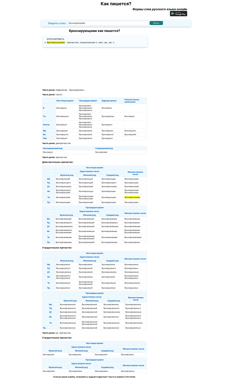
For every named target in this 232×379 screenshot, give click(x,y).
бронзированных (133, 308)
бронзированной (89, 308)
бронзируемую (86, 277)
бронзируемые (131, 264)
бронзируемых (131, 268)
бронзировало (85, 110)
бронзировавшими (133, 237)
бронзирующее (109, 179)
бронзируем (62, 130)
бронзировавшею (87, 236)
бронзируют (61, 138)
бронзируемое (108, 264)
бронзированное (111, 304)
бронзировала (85, 108)
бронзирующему (63, 186)
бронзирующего (63, 182)
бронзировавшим (132, 226)
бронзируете (62, 134)
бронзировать (55, 39)
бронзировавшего (64, 222)
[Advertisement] (94, 68)
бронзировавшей (86, 222)
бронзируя (48, 152)
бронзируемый (63, 264)
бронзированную (89, 317)
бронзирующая (86, 179)
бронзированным (133, 312)
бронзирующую (86, 191)
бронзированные (133, 304)
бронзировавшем (64, 242)
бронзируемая (85, 264)
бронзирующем (63, 202)
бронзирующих (132, 182)
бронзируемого (63, 268)
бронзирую (61, 108)
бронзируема (75, 354)
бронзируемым (132, 272)
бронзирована (75, 371)
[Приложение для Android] (178, 15)
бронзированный (67, 304)
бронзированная (89, 304)
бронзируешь (62, 116)
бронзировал (85, 105)
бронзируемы (127, 354)
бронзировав (101, 152)
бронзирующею (86, 196)
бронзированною (89, 322)
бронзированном (67, 328)
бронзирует (61, 124)
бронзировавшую (87, 231)
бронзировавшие (132, 219)
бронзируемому (63, 272)
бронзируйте (130, 134)
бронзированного (68, 308)
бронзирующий (63, 179)
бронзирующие (132, 179)
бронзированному (68, 312)
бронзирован (49, 371)
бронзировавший (63, 219)
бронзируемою (86, 282)
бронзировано (101, 371)
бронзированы (128, 371)
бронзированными (133, 323)
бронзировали (85, 130)
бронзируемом (63, 288)
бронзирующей (86, 182)
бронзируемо (101, 354)
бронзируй (129, 116)
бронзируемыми (132, 283)
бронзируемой (85, 268)
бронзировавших (132, 222)
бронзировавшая (86, 219)
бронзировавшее (109, 219)
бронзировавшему (64, 226)
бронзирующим (132, 186)
